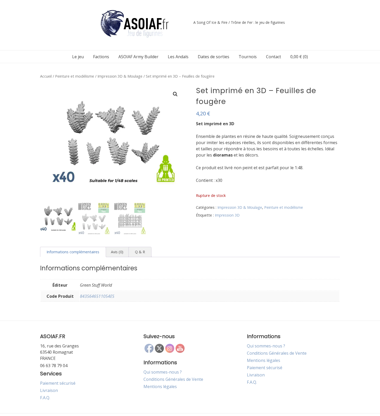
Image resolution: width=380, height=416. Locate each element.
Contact (273, 57)
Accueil (46, 76)
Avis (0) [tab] (117, 251)
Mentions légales (160, 386)
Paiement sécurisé (57, 383)
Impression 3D (227, 215)
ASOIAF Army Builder (138, 57)
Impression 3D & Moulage (119, 76)
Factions (101, 57)
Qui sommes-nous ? (162, 372)
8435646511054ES (97, 296)
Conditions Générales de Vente (173, 379)
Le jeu (78, 57)
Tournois (248, 57)
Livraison (49, 390)
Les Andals (178, 57)
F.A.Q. (45, 397)
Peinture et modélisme (74, 76)
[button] (175, 94)
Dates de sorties (213, 57)
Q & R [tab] (140, 251)
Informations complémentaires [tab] (73, 251)
